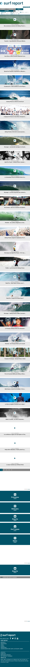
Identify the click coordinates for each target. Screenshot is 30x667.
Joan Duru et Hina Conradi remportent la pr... (15, 56)
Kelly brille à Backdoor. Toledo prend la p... (15, 449)
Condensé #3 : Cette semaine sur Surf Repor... (15, 86)
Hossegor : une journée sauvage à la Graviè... (15, 147)
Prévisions (4, 643)
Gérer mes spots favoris (10, 577)
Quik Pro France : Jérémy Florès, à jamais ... (15, 162)
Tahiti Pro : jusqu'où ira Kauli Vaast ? (15, 298)
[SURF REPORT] (7, 636)
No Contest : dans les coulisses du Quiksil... (15, 207)
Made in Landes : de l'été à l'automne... (15, 419)
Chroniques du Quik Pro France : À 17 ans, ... (15, 252)
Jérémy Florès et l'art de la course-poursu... (15, 131)
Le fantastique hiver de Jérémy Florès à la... (15, 177)
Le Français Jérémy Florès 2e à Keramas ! (15, 328)
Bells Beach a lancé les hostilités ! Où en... (15, 389)
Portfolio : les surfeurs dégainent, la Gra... (15, 222)
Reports (15, 519)
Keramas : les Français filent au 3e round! (15, 343)
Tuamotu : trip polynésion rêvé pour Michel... (15, 41)
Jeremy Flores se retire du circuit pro (15, 101)
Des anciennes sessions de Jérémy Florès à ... (15, 25)
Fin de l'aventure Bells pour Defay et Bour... (15, 373)
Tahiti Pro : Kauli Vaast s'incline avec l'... (15, 283)
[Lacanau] (18, 13)
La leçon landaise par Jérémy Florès (15, 464)
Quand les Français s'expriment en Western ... (15, 71)
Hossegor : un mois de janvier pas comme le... (15, 192)
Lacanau (7, 10)
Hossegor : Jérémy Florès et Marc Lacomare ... (15, 313)
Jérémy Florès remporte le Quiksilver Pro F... (15, 237)
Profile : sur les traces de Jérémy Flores (15, 268)
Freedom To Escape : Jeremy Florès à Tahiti (15, 358)
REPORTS (3, 642)
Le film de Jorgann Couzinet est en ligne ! (15, 404)
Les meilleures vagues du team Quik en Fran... (15, 434)
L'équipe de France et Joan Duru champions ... (15, 116)
